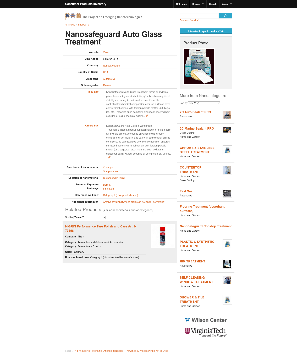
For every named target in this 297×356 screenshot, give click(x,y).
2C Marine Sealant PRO (197, 128)
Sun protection (111, 171)
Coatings (108, 167)
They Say (92, 91)
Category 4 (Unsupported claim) (120, 195)
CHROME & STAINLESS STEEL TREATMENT (197, 149)
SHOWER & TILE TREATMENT (192, 299)
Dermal (107, 184)
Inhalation (108, 188)
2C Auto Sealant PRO (195, 112)
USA (105, 72)
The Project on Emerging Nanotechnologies (99, 350)
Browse (196, 4)
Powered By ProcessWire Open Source (147, 350)
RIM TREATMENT (192, 261)
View (105, 52)
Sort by (69, 217)
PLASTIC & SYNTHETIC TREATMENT (197, 243)
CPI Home (181, 4)
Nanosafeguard (111, 65)
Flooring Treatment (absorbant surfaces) (202, 208)
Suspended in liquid (114, 178)
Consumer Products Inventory (85, 4)
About (225, 4)
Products (83, 24)
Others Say (91, 125)
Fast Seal (186, 191)
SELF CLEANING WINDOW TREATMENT (196, 279)
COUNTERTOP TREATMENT (190, 169)
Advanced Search (188, 19)
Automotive (109, 78)
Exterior (107, 85)
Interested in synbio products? (204, 31)
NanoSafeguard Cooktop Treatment (206, 226)
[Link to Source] (147, 116)
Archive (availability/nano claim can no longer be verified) (134, 202)
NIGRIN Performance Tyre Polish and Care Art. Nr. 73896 (101, 228)
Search (213, 4)
